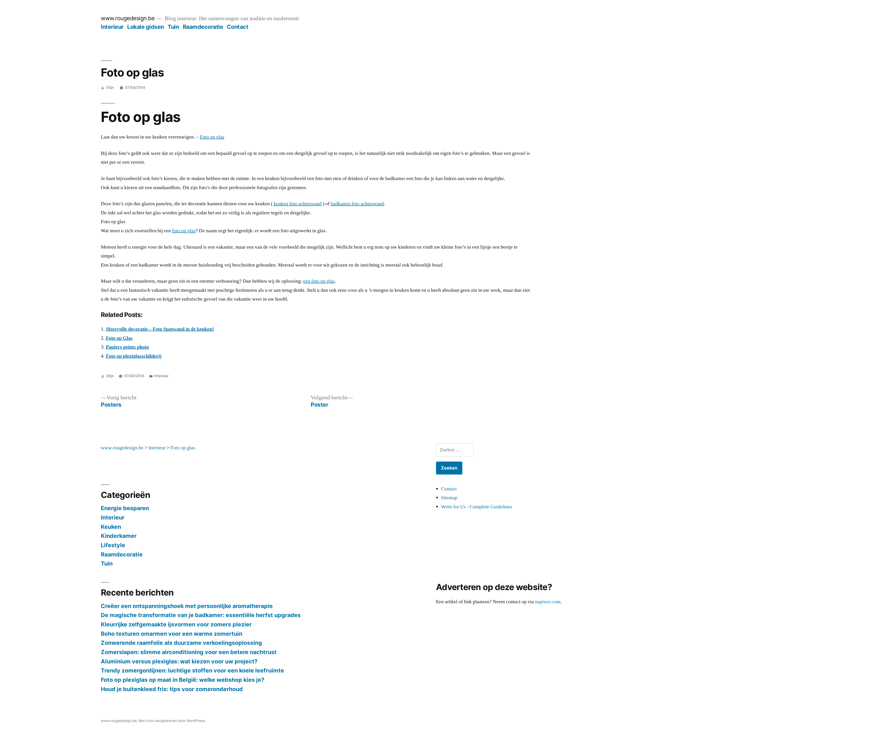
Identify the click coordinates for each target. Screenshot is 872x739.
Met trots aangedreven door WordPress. (172, 721)
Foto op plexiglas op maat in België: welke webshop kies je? (182, 679)
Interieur (112, 26)
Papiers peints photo (127, 347)
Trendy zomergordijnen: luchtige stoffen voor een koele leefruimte (192, 670)
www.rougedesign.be (127, 18)
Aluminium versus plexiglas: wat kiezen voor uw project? (179, 661)
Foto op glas (212, 137)
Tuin (173, 26)
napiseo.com (547, 601)
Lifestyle (113, 545)
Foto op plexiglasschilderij (133, 356)
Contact (237, 26)
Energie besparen (125, 508)
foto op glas (184, 230)
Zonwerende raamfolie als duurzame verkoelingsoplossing (181, 642)
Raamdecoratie (203, 26)
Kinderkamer (118, 535)
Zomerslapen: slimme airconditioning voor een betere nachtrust (189, 652)
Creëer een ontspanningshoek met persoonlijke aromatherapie (187, 606)
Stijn (110, 87)
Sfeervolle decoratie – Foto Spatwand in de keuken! (160, 329)
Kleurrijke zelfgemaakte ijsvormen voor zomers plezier (176, 624)
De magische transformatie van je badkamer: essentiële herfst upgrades (201, 615)
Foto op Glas (119, 338)
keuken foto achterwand (298, 203)
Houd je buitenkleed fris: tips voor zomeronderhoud (172, 689)
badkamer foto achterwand (357, 203)
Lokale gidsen (145, 26)
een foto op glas (319, 281)
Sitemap (449, 497)
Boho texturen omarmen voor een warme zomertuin (171, 633)
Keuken (111, 526)
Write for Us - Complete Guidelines (476, 507)
